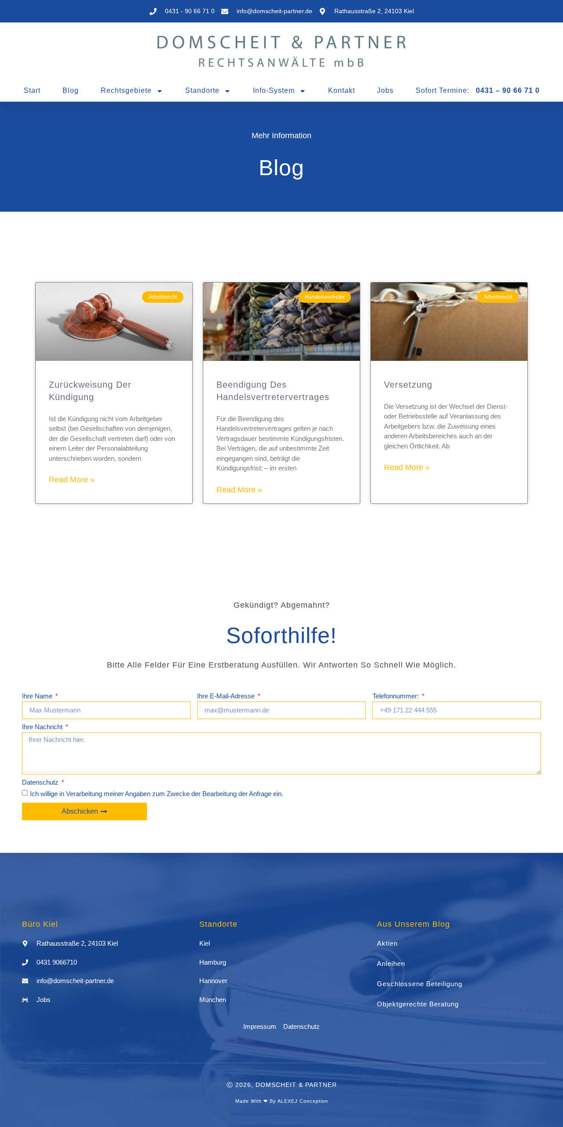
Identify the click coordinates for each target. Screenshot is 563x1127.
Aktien (387, 943)
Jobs (385, 90)
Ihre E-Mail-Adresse (226, 696)
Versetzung (408, 384)
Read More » (72, 479)
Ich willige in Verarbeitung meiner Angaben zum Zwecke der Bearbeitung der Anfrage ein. (156, 793)
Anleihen (391, 963)
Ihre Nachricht (43, 727)
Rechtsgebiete (126, 90)
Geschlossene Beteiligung (419, 984)
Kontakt (341, 90)
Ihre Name (38, 696)
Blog (70, 90)
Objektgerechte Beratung (418, 1004)
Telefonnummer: (396, 696)
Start (32, 90)
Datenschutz (41, 782)
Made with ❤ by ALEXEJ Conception (281, 1101)
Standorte (202, 90)
